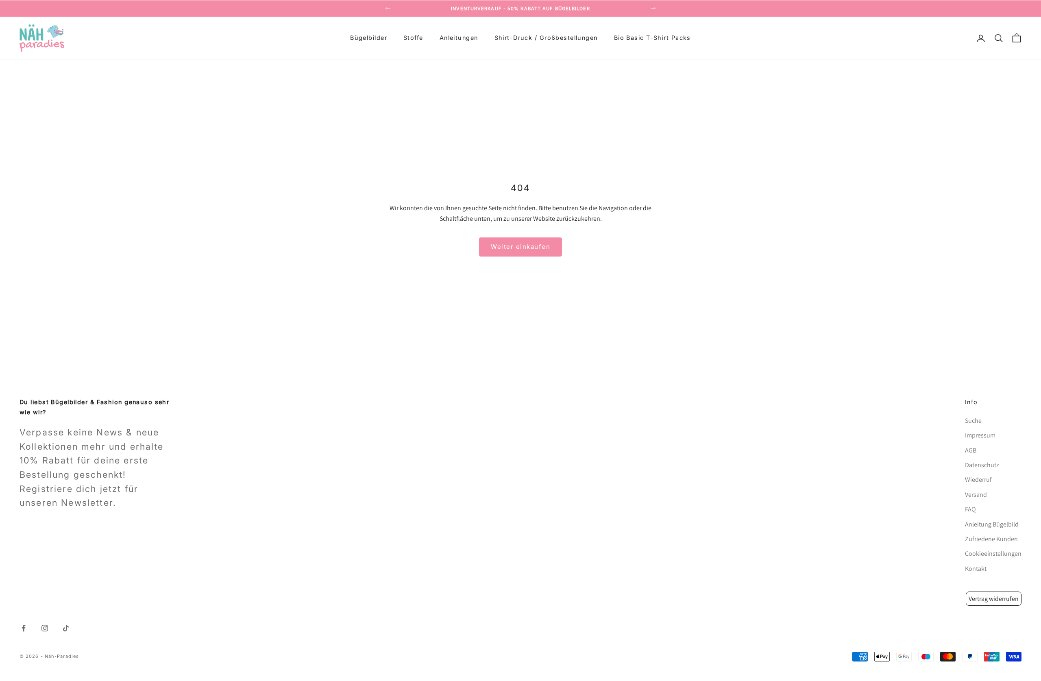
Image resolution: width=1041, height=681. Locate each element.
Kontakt (976, 568)
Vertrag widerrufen (994, 598)
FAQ (970, 509)
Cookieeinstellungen (993, 553)
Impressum (980, 435)
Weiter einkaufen (520, 246)
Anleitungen (459, 38)
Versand (976, 494)
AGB (970, 450)
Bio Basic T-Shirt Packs (652, 38)
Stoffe (413, 38)
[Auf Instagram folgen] (45, 628)
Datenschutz (982, 465)
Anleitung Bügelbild (992, 524)
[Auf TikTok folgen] (66, 628)
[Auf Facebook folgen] (24, 628)
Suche (973, 420)
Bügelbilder (368, 38)
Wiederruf (978, 479)
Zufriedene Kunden (991, 539)
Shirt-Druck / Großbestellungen (546, 38)
